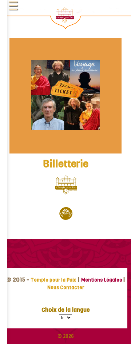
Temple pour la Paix (53, 280)
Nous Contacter (65, 287)
